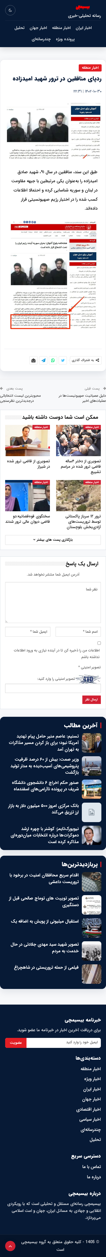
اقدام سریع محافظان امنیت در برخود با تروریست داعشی (44, 878)
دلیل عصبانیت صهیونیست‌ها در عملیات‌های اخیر (82, 398)
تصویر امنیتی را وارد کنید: (56, 679)
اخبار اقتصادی (88, 1109)
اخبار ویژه (92, 1079)
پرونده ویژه (65, 39)
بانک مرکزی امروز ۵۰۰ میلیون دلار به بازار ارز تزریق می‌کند (43, 809)
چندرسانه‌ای (41, 39)
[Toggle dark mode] (10, 10)
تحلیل (19, 28)
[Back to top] (10, 1246)
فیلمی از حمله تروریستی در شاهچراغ (46, 967)
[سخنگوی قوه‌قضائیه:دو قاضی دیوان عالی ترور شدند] (27, 495)
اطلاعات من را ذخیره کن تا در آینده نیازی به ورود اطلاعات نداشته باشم (57, 654)
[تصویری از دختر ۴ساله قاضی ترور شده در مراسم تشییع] (78, 440)
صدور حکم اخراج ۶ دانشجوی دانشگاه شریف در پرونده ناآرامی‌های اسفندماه (45, 786)
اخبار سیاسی (90, 1119)
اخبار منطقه (61, 28)
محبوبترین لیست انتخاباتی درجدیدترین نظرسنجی (20, 398)
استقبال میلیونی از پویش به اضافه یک (45, 921)
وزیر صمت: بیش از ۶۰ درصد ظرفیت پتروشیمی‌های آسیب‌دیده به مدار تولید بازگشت (45, 766)
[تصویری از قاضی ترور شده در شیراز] (27, 440)
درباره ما (94, 1177)
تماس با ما (91, 1166)
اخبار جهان (38, 28)
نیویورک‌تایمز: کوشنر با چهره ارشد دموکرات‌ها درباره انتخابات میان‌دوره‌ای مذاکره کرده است (45, 835)
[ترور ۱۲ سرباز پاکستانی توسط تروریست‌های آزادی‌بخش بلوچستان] (78, 495)
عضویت (16, 1043)
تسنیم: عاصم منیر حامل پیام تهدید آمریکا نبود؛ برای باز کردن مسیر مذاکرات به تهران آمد (44, 743)
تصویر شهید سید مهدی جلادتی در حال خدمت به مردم (45, 947)
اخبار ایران (84, 28)
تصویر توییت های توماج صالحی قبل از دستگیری (44, 901)
